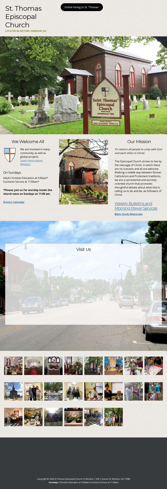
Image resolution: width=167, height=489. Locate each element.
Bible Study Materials (129, 214)
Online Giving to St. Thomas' (81, 7)
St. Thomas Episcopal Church (23, 16)
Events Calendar (13, 202)
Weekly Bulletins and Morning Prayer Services (136, 206)
